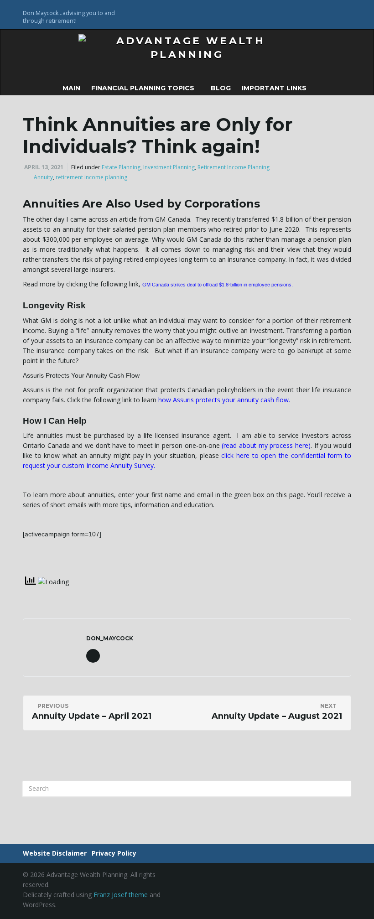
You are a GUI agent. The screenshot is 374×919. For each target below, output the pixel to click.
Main (71, 88)
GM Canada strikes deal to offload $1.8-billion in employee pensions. (217, 284)
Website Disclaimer (55, 853)
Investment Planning (169, 167)
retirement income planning (91, 177)
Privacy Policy (114, 853)
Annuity (43, 177)
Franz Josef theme (121, 894)
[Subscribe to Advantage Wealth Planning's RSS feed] (347, 12)
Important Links (275, 88)
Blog (221, 88)
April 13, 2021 (43, 167)
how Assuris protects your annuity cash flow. (224, 399)
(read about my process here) (266, 445)
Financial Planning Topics (143, 88)
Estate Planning (121, 167)
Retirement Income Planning (233, 167)
